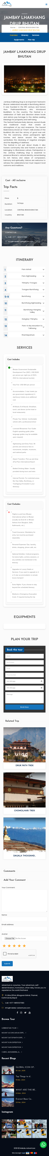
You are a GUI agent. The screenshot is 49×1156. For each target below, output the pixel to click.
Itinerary (24, 35)
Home (12, 27)
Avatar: (5, 934)
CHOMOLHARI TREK (24, 811)
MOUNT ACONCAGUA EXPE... (13, 1033)
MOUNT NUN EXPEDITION (12, 1047)
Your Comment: (8, 887)
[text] (24, 946)
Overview (14, 35)
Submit (7, 963)
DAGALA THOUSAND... (24, 856)
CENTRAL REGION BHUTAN (28, 27)
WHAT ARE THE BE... (26, 1090)
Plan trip (31, 39)
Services (35, 35)
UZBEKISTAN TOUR (9, 1028)
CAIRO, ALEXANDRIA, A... (11, 1052)
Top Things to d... (23, 1077)
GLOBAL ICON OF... (25, 1067)
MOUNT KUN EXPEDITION (11, 1042)
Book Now (24, 707)
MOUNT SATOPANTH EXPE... (13, 1037)
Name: (4, 915)
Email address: (8, 924)
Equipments (19, 39)
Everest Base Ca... (24, 1099)
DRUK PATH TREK (25, 766)
